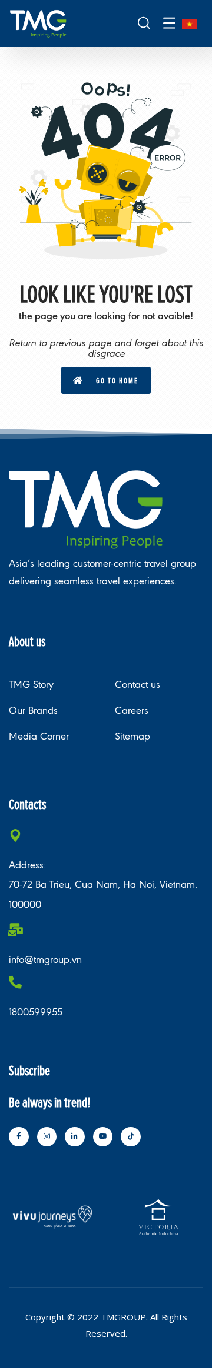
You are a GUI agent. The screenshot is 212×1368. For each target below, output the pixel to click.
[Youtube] (103, 1137)
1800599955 (35, 1012)
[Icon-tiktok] (131, 1137)
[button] (105, 380)
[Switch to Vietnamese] (189, 23)
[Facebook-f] (19, 1137)
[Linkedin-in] (75, 1137)
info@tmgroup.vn (45, 960)
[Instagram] (47, 1137)
